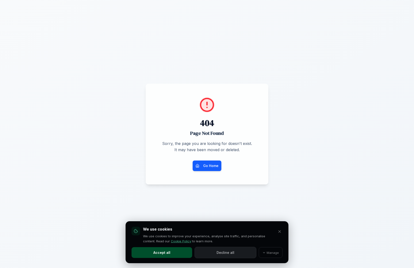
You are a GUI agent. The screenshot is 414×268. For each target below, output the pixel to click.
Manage (273, 253)
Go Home (210, 166)
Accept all (161, 252)
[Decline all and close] (279, 231)
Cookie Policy (181, 241)
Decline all (225, 252)
